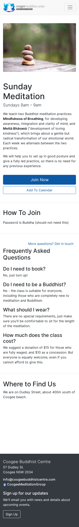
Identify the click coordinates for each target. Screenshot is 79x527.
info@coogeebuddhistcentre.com (29, 479)
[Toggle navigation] (70, 7)
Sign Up (12, 514)
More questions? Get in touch (50, 244)
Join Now (40, 179)
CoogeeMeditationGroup (26, 484)
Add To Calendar (39, 190)
